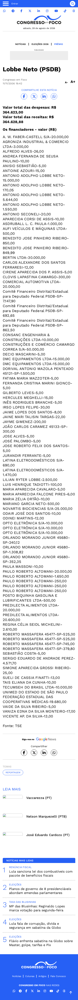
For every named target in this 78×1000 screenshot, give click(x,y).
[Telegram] (13, 11)
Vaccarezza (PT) (39, 798)
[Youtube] (56, 11)
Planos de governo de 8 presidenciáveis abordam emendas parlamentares (40, 891)
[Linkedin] (38, 11)
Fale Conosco (58, 976)
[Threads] (73, 11)
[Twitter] (29, 11)
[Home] (39, 19)
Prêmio (58, 44)
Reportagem (13, 772)
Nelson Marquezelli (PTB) (46, 816)
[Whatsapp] (4, 11)
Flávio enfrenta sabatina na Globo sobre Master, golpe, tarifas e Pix (41, 943)
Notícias (20, 44)
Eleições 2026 (40, 44)
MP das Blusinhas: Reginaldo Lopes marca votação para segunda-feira (37, 908)
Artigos (42, 976)
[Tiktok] (65, 11)
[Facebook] (21, 11)
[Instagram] (47, 11)
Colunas (29, 976)
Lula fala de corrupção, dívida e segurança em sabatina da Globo (35, 925)
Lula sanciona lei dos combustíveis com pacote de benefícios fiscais (41, 873)
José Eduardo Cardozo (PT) (48, 835)
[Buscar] (72, 3)
